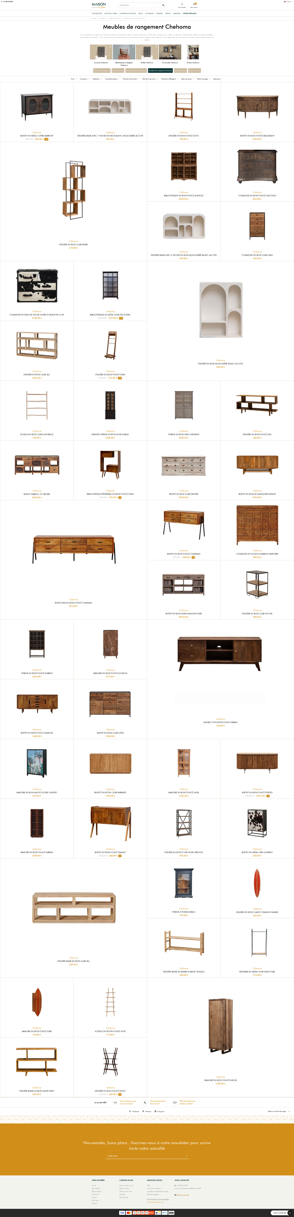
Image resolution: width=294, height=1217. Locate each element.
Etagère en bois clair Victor (257, 613)
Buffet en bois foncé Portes (257, 792)
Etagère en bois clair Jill (37, 374)
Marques (176, 13)
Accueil (94, 18)
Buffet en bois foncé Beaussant (257, 136)
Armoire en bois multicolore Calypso (36, 792)
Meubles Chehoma (115, 18)
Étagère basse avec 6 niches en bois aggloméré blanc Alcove (184, 255)
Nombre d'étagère (168, 79)
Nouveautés (97, 13)
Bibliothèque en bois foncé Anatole (184, 195)
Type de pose (186, 79)
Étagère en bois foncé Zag (257, 434)
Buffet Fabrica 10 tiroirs (37, 494)
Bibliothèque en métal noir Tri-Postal (110, 314)
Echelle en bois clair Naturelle (36, 434)
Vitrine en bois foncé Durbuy (37, 673)
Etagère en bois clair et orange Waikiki (257, 912)
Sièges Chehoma (180, 70)
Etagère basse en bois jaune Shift (36, 1091)
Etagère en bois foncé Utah (110, 374)
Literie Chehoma (118, 70)
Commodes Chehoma (170, 63)
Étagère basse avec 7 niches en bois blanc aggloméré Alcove (110, 136)
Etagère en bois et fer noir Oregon (184, 852)
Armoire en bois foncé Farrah (36, 852)
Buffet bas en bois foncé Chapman (73, 603)
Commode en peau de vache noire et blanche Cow (37, 314)
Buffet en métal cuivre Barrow (36, 136)
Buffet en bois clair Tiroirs (183, 494)
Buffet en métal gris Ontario (257, 852)
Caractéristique (111, 79)
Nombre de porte (130, 79)
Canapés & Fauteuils (128, 13)
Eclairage (150, 13)
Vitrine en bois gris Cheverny (183, 434)
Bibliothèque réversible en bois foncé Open (110, 494)
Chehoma (103, 18)
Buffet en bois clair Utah (110, 733)
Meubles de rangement (102, 70)
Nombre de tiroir (149, 79)
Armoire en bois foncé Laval (183, 792)
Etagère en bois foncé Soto (184, 136)
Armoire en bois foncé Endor (220, 1080)
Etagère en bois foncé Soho (110, 1091)
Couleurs (83, 79)
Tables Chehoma (194, 70)
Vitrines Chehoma (193, 63)
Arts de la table (110, 13)
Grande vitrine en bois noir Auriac (110, 434)
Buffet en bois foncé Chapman (183, 554)
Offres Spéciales (189, 13)
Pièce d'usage (202, 79)
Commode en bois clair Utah (257, 255)
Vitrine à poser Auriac (183, 912)
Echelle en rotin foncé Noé (110, 1031)
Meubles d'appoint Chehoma (136, 70)
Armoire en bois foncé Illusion (110, 673)
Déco (141, 13)
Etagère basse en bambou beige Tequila (183, 971)
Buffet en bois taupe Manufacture (183, 613)
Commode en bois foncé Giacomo (257, 195)
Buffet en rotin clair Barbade (110, 792)
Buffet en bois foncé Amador (37, 733)
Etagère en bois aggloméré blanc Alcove (220, 363)
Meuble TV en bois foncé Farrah (220, 722)
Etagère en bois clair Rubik (73, 244)
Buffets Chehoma (147, 63)
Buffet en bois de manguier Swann (257, 494)
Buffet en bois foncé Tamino (110, 852)
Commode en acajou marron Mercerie (257, 554)
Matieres (96, 79)
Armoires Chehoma (101, 63)
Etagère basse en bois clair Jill (73, 961)
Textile (167, 13)
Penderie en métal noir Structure (257, 971)
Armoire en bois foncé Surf (37, 1031)
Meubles (159, 13)
